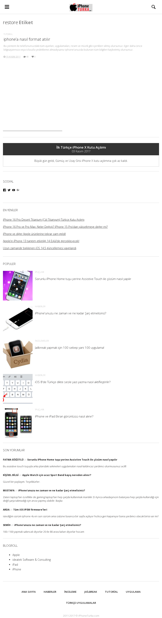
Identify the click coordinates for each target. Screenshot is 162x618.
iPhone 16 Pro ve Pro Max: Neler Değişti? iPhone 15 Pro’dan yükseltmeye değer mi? (55, 227)
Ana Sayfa (29, 592)
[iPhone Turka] (81, 7)
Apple (16, 555)
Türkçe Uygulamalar (81, 603)
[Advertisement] (32, 106)
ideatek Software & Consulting (31, 559)
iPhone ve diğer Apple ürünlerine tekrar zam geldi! (34, 234)
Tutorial (8, 34)
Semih (6, 525)
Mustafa (8, 490)
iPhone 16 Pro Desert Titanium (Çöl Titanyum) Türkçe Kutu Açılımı (43, 219)
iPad (15, 564)
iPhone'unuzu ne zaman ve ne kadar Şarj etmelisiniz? (51, 490)
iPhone (16, 569)
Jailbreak (90, 592)
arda (6, 509)
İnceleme (70, 592)
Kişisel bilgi (11, 475)
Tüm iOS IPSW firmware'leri (30, 509)
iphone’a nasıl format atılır (27, 39)
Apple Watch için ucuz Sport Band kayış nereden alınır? (56, 475)
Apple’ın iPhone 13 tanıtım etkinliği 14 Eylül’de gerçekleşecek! (41, 241)
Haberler (50, 592)
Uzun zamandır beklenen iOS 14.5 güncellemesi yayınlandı (39, 248)
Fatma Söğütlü (13, 459)
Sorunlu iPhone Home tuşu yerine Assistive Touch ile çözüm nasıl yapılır (72, 459)
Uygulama (133, 592)
